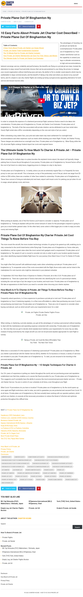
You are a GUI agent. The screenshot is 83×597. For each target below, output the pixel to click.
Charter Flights (19, 457)
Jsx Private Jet (17, 470)
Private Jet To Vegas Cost (10, 433)
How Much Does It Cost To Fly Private (46, 460)
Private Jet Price (36, 476)
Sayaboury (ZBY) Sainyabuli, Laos (12, 415)
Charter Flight (6, 457)
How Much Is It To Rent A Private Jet (13, 466)
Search (3, 524)
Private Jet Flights (21, 476)
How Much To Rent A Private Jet (62, 466)
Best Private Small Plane (9, 436)
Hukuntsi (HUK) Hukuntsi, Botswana (13, 431)
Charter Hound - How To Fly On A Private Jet (44, 592)
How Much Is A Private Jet (10, 446)
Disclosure (5, 454)
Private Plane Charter (55, 479)
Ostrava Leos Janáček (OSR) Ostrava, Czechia (17, 418)
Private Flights (48, 470)
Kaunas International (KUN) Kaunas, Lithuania (16, 423)
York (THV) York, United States (68, 501)
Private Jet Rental (14, 11)
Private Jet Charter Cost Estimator (28, 473)
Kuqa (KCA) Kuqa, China (9, 426)
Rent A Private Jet (7, 483)
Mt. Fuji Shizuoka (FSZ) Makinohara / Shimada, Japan (21, 548)
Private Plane (40, 479)
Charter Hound (6, 21)
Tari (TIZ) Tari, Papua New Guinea (12, 439)
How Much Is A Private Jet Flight (62, 463)
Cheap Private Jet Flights (36, 457)
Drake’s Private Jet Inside (66, 508)
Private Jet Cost (7, 476)
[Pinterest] (39, 26)
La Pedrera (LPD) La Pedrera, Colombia (15, 428)
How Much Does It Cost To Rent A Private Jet (15, 463)
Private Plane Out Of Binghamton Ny (20, 410)
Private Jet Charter (7, 452)
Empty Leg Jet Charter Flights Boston (15, 559)
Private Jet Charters (49, 473)
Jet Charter (5, 470)
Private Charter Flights (33, 470)
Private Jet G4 (34, 508)
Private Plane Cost (71, 479)
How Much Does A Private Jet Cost (58, 457)
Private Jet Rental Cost (9, 479)
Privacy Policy (6, 449)
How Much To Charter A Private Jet (38, 466)
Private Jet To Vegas (26, 479)
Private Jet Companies (66, 473)
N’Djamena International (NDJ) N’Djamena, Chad (19, 552)
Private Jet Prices (50, 476)
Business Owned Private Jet (11, 420)
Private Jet (60, 470)
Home (4, 11)
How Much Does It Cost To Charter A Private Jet (16, 460)
